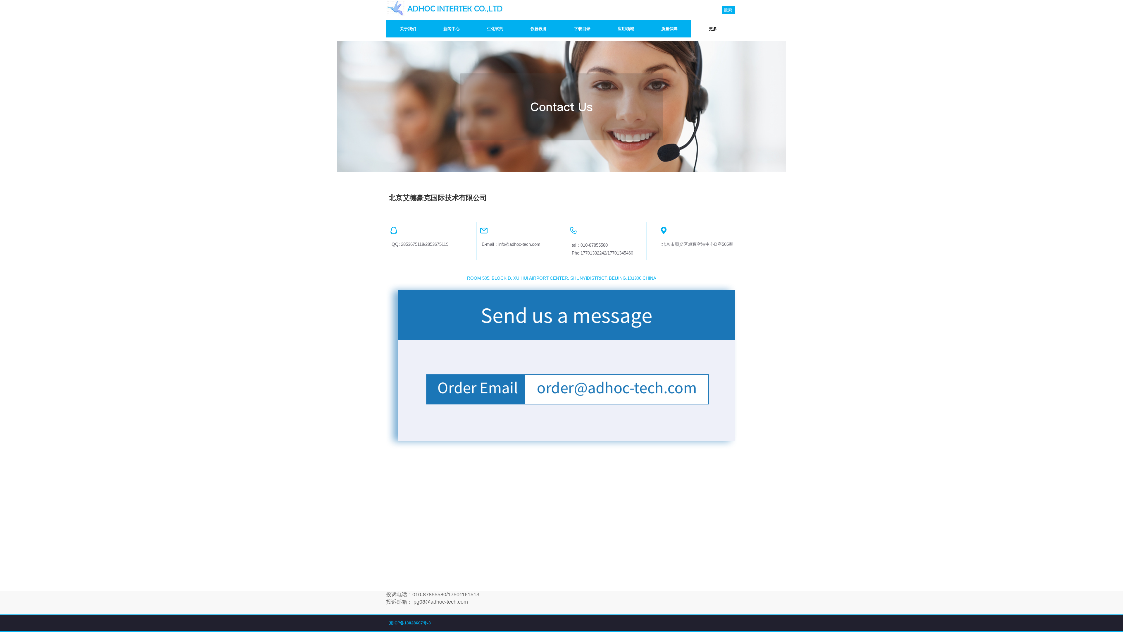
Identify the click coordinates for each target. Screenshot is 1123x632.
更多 (713, 28)
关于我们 (408, 28)
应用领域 (626, 28)
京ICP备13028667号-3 (410, 623)
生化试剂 (495, 28)
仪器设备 (539, 28)
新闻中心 (451, 28)
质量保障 (669, 28)
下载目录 (582, 28)
